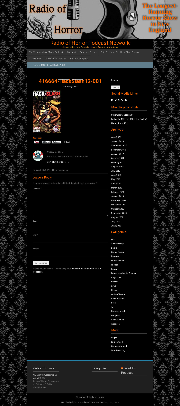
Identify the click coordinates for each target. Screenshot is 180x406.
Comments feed (119, 346)
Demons (115, 256)
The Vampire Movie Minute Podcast (46, 52)
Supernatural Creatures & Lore (81, 52)
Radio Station (117, 298)
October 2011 (117, 158)
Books (114, 247)
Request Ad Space (79, 58)
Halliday (78, 402)
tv (112, 307)
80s (113, 239)
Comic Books (117, 252)
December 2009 (118, 200)
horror (114, 269)
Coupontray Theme (111, 402)
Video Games (117, 319)
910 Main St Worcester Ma (45, 374)
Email (35, 235)
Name (35, 221)
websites (115, 324)
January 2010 (117, 196)
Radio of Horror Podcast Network (90, 43)
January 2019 (117, 141)
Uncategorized (118, 311)
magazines (116, 277)
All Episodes (35, 58)
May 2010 (115, 179)
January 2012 (117, 154)
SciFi (113, 302)
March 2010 (116, 187)
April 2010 (116, 183)
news (113, 286)
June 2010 (116, 175)
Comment (37, 189)
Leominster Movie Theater (123, 273)
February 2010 (117, 192)
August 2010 (117, 166)
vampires (115, 315)
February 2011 (117, 162)
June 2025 (116, 137)
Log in (114, 337)
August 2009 (117, 217)
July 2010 (115, 170)
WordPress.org (118, 350)
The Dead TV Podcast (55, 58)
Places (114, 290)
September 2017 (119, 145)
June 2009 (116, 225)
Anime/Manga (117, 243)
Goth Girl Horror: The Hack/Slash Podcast (120, 52)
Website (36, 249)
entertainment (118, 260)
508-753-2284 (40, 378)
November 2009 (118, 204)
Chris (75, 86)
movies (114, 281)
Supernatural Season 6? (122, 114)
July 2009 (115, 221)
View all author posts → (58, 161)
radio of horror (118, 294)
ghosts (114, 264)
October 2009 (117, 209)
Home (35, 65)
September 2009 (119, 213)
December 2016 (118, 149)
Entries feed (117, 342)
